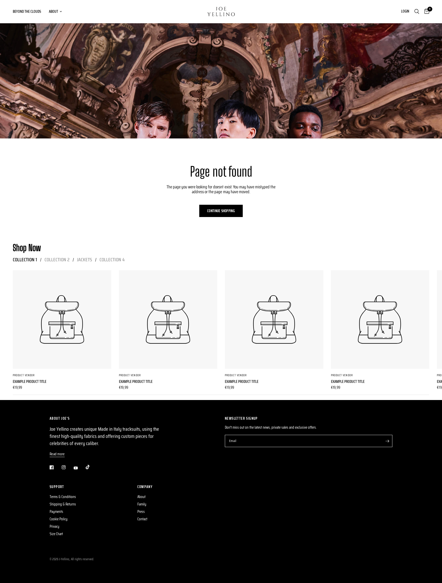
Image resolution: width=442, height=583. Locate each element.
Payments (56, 512)
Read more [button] (57, 454)
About (141, 497)
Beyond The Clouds (27, 11)
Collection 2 (57, 259)
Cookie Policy (59, 519)
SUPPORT (57, 487)
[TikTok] (91, 467)
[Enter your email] (387, 441)
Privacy (54, 526)
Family (141, 504)
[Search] (417, 11)
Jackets (84, 259)
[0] (425, 11)
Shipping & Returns (63, 504)
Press (141, 512)
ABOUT (53, 11)
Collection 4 (112, 259)
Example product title (29, 381)
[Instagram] (67, 467)
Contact (142, 519)
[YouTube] (79, 467)
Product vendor (24, 375)
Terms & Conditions (63, 497)
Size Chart (56, 534)
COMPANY (145, 487)
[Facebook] (55, 467)
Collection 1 (25, 259)
